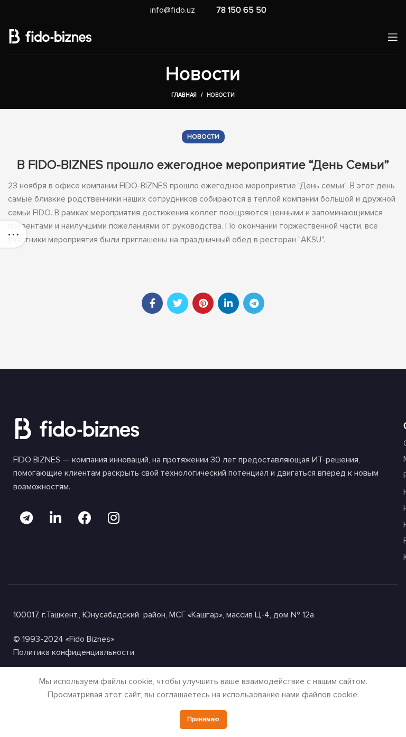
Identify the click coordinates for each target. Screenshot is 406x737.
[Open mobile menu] (392, 37)
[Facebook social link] (152, 303)
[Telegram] (26, 517)
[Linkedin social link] (228, 303)
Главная (184, 95)
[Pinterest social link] (203, 303)
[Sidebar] (13, 234)
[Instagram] (113, 517)
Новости (221, 95)
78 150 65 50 (241, 10)
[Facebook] (84, 517)
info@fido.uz (172, 10)
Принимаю (203, 719)
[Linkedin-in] (55, 517)
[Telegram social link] (253, 303)
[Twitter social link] (177, 303)
